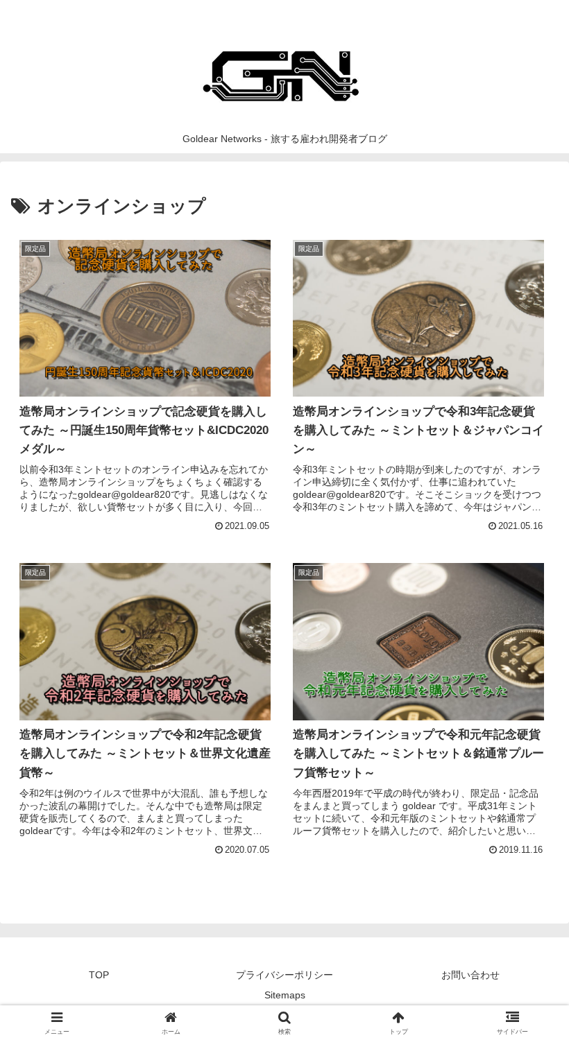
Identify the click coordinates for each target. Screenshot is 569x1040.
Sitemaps (284, 994)
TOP (99, 974)
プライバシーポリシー (284, 974)
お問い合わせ (470, 974)
